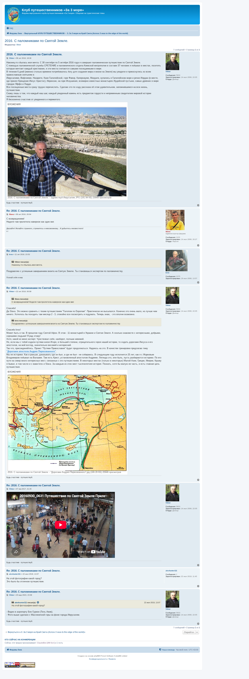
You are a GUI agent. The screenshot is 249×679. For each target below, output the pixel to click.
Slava (168, 231)
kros (167, 273)
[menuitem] (9, 28)
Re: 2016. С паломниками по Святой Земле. (33, 210)
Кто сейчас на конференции (20, 640)
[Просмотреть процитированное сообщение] (38, 602)
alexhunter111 (171, 571)
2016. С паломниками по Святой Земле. (36, 41)
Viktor (18, 45)
